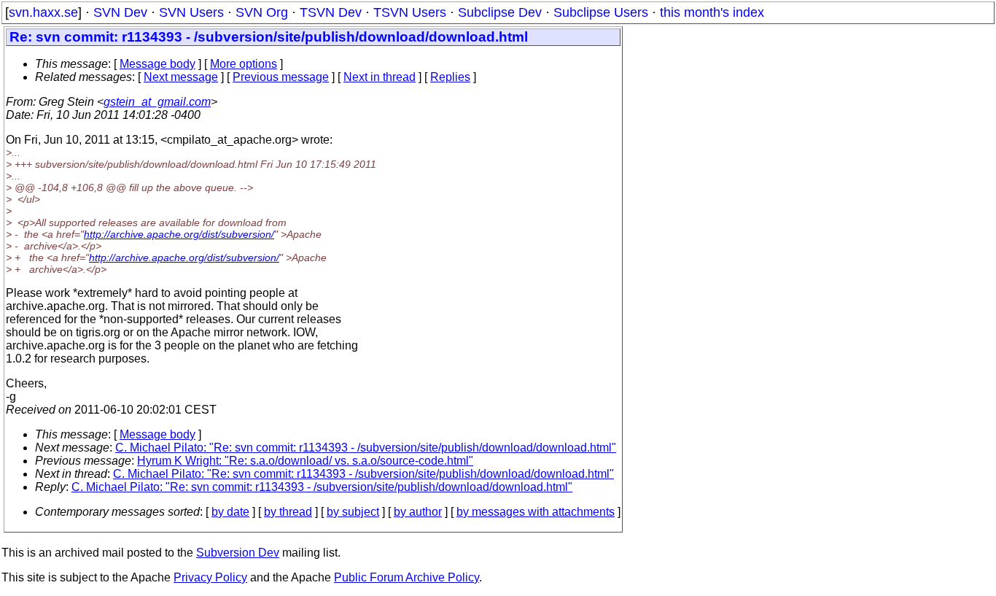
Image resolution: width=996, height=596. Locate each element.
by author (418, 512)
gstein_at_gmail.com (157, 102)
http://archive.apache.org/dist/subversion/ (179, 234)
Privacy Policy (210, 577)
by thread (288, 512)
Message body (157, 64)
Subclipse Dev (500, 12)
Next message (181, 77)
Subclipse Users (600, 12)
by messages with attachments (535, 512)
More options (243, 64)
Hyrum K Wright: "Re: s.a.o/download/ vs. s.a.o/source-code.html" (305, 460)
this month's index (712, 12)
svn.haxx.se (43, 12)
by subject (353, 512)
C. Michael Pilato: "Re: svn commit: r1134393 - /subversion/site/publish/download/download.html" (365, 447)
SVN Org (262, 12)
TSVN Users (409, 12)
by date (230, 512)
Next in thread (379, 77)
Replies (450, 77)
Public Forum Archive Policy (406, 577)
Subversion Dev (237, 552)
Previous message (281, 77)
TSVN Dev (331, 12)
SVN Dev (120, 12)
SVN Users (191, 12)
